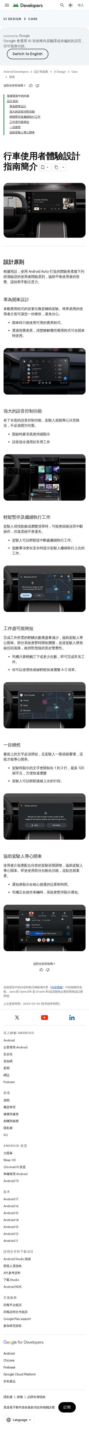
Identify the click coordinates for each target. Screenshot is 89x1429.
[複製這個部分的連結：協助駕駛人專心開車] (46, 856)
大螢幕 (8, 1153)
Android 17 (10, 1199)
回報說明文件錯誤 (15, 1312)
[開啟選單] (7, 5)
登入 (81, 5)
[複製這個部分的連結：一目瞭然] (25, 745)
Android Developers (16, 72)
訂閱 (67, 1407)
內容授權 (56, 987)
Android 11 (10, 1241)
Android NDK (12, 1287)
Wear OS (9, 1160)
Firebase (9, 1367)
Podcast (8, 1082)
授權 (20, 1397)
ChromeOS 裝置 (14, 1167)
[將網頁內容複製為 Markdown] (56, 167)
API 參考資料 (12, 1273)
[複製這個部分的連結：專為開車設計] (33, 300)
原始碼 (8, 1061)
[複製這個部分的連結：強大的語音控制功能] (46, 411)
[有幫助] (31, 85)
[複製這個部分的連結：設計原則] (28, 262)
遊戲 (6, 1100)
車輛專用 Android (15, 1174)
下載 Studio (11, 1280)
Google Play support (17, 1319)
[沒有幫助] (37, 85)
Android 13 (10, 1227)
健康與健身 (11, 1114)
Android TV (11, 1181)
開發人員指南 (12, 1266)
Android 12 (10, 1234)
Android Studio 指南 (17, 1259)
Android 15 (10, 1213)
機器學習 (9, 1107)
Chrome (8, 1360)
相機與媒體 (11, 1121)
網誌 (6, 1075)
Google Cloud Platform (19, 1374)
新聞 (6, 1068)
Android (9, 1040)
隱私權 (8, 1128)
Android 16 (11, 1206)
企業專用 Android (15, 1047)
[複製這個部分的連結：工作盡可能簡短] (37, 628)
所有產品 (9, 1381)
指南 (12, 77)
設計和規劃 (41, 72)
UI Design (12, 19)
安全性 (8, 1054)
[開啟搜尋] (62, 5)
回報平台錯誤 (12, 1305)
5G (5, 1135)
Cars (33, 19)
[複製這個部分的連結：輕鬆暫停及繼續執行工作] (54, 517)
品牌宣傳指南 (36, 1397)
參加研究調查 (12, 1326)
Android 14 (11, 1220)
